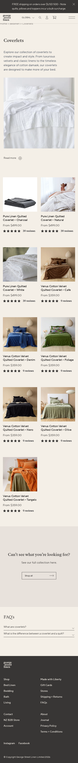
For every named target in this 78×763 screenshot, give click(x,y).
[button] (39, 627)
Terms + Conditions (51, 731)
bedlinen (15, 23)
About (44, 714)
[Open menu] (72, 18)
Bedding (8, 691)
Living (7, 702)
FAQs (43, 702)
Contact (8, 714)
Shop (6, 679)
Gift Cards (46, 685)
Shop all (29, 575)
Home (3, 23)
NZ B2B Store (12, 720)
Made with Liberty (50, 679)
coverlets (27, 23)
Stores (44, 691)
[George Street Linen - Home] (7, 19)
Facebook (24, 743)
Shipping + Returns (51, 697)
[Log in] (47, 17)
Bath (6, 697)
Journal (44, 720)
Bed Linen (9, 685)
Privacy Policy (48, 726)
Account (8, 726)
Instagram (9, 743)
